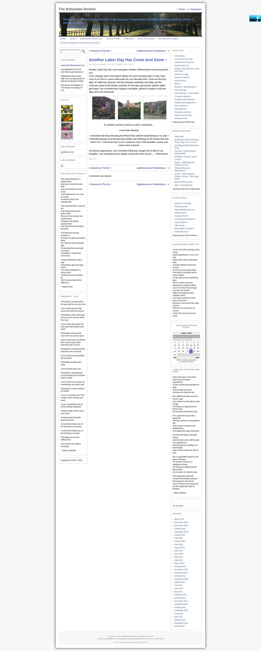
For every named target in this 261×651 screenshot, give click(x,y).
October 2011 (179, 607)
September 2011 (181, 610)
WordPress (110, 639)
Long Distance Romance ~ (185, 219)
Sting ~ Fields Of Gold (183, 185)
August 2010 (179, 626)
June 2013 (178, 554)
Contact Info (113, 39)
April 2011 (178, 617)
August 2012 (179, 582)
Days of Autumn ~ (181, 106)
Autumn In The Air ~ (101, 50)
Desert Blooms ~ (181, 109)
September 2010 (181, 623)
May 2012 (178, 592)
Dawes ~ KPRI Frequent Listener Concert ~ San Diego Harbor (186, 176)
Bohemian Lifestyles (91, 39)
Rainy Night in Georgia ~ (184, 228)
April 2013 (178, 560)
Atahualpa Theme (125, 639)
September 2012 (181, 579)
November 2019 (181, 525)
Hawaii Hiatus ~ (180, 213)
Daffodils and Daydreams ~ (185, 103)
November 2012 (181, 573)
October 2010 (180, 620)
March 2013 (179, 563)
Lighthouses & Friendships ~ (152, 50)
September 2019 (181, 532)
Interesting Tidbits (168, 39)
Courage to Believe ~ (183, 96)
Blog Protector (133, 642)
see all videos (178, 506)
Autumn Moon (180, 81)
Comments (195, 9)
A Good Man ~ (180, 56)
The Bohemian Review (77, 9)
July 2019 (178, 538)
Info (94, 159)
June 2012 (178, 588)
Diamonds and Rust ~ (183, 112)
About (73, 39)
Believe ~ (178, 84)
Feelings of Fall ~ (181, 118)
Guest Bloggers (146, 39)
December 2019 (181, 522)
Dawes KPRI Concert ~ (183, 182)
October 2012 (180, 576)
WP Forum (160, 639)
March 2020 (179, 519)
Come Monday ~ (181, 90)
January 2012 (180, 598)
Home (63, 39)
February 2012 (180, 595)
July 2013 (178, 551)
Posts (182, 9)
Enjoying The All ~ (181, 216)
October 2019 (180, 529)
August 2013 (179, 548)
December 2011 (181, 601)
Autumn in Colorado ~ (183, 203)
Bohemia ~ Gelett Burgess (185, 87)
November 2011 (181, 604)
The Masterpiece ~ (182, 232)
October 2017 (180, 541)
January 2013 (180, 566)
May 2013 (178, 557)
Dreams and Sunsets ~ (183, 115)
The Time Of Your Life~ (183, 59)
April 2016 (178, 544)
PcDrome (144, 642)
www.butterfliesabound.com (73, 65)
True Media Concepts (186, 362)
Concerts (129, 39)
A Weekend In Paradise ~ (184, 62)
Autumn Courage (181, 74)
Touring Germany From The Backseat (80, 43)
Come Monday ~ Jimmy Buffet (186, 93)
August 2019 (179, 535)
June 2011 (178, 614)
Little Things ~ (180, 225)
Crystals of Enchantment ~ (185, 100)
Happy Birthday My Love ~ (185, 210)
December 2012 (181, 570)
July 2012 (178, 585)
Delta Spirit (179, 136)
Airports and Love (181, 65)
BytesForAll (139, 639)
